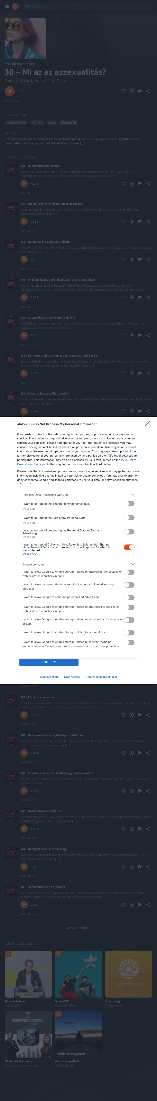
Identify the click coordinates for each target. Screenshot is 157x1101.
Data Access (72, 676)
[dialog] (78, 550)
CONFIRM (49, 662)
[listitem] (78, 494)
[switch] (129, 503)
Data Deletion (49, 676)
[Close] (149, 424)
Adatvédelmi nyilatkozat (101, 676)
